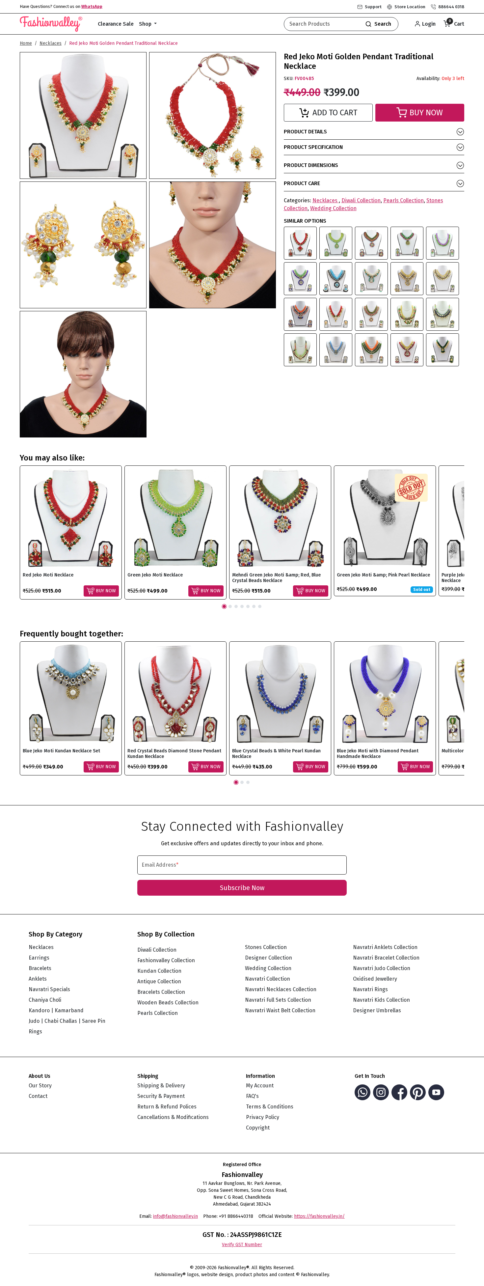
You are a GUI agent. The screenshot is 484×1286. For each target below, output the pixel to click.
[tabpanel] (71, 532)
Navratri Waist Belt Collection (280, 1010)
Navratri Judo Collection (381, 968)
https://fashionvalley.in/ (319, 1216)
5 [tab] (248, 606)
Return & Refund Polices (167, 1107)
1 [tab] (224, 606)
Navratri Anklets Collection (385, 947)
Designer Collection (268, 958)
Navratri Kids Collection (381, 1000)
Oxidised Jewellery (375, 979)
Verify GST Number (242, 1244)
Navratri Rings (370, 989)
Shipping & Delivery (161, 1085)
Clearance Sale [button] (116, 24)
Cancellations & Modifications (173, 1117)
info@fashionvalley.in (175, 1216)
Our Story (40, 1085)
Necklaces (51, 43)
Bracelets (40, 968)
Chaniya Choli (45, 1000)
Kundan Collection (159, 971)
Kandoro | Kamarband (56, 1010)
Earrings (39, 958)
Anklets (38, 979)
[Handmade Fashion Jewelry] (51, 23)
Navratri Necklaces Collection (280, 989)
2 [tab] (230, 606)
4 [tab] (242, 606)
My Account (260, 1085)
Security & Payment (161, 1096)
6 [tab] (253, 606)
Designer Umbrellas (377, 1010)
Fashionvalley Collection (166, 960)
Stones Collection (266, 947)
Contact (38, 1096)
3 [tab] (236, 606)
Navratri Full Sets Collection (278, 1000)
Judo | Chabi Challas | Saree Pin (67, 1021)
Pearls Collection (403, 200)
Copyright (258, 1128)
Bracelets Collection (161, 992)
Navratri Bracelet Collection (386, 958)
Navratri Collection (267, 979)
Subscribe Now (242, 888)
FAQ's (252, 1096)
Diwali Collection (361, 200)
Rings (35, 1031)
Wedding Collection (333, 208)
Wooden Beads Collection (168, 1002)
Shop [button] (146, 24)
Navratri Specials (49, 989)
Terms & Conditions (269, 1107)
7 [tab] (259, 606)
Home (26, 43)
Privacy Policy (262, 1117)
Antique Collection (159, 981)
